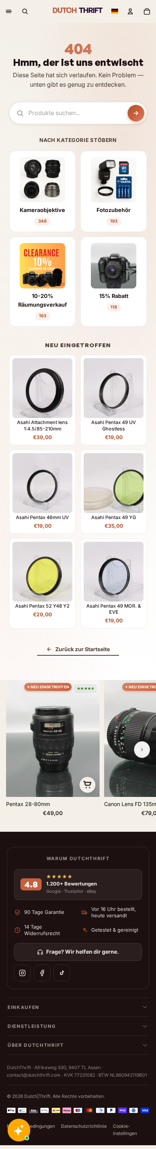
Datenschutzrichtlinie (84, 1126)
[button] (115, 11)
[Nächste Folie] (142, 749)
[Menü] (8, 11)
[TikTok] (61, 973)
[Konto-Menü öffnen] (130, 11)
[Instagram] (22, 973)
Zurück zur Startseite (82, 649)
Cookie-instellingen (125, 1129)
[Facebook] (42, 973)
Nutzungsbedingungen (31, 1126)
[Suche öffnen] (25, 11)
